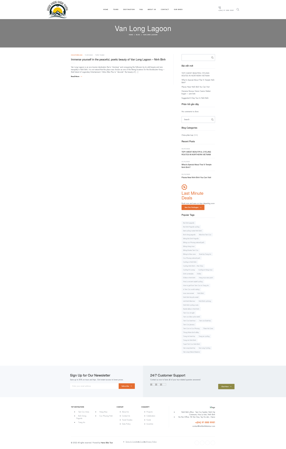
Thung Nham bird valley (191, 332)
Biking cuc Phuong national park (193, 242)
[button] (193, 207)
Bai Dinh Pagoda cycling (191, 227)
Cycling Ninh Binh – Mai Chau (193, 266)
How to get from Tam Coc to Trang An (196, 285)
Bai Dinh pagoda (188, 223)
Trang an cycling (204, 336)
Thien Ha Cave (208, 328)
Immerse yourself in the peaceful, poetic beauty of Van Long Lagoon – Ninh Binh (118, 59)
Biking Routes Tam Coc (190, 250)
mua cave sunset (188, 293)
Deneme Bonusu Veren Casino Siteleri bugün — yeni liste (196, 92)
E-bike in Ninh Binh (189, 278)
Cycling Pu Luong (189, 270)
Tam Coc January (188, 324)
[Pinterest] (213, 443)
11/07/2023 (89, 55)
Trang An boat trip (189, 336)
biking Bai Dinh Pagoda (191, 238)
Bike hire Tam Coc (205, 234)
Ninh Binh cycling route (190, 305)
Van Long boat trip (189, 348)
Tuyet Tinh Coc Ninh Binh (191, 344)
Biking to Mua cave (189, 254)
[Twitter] (202, 443)
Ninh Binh (200, 293)
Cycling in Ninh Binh (189, 262)
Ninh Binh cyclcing (205, 301)
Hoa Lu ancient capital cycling (193, 281)
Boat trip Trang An (205, 254)
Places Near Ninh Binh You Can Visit (195, 87)
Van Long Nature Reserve (191, 352)
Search (211, 57)
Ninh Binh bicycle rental (190, 297)
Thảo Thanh (99, 55)
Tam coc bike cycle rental (191, 317)
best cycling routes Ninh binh (192, 231)
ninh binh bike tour (189, 301)
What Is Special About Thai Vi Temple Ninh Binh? (198, 81)
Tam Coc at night (188, 313)
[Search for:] (198, 119)
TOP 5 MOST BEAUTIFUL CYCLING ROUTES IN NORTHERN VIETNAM (195, 74)
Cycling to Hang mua (205, 270)
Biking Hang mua (188, 246)
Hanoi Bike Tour (107, 442)
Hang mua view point (206, 278)
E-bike (199, 274)
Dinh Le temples (188, 274)
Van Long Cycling (204, 348)
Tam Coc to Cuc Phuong (191, 328)
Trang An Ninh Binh (189, 340)
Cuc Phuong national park (191, 258)
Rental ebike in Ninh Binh (191, 309)
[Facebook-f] (197, 443)
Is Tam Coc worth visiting (191, 289)
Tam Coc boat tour (189, 321)
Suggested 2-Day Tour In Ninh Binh (195, 98)
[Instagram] (207, 443)
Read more (75, 76)
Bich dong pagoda (189, 234)
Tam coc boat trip (205, 321)
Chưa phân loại (76, 55)
